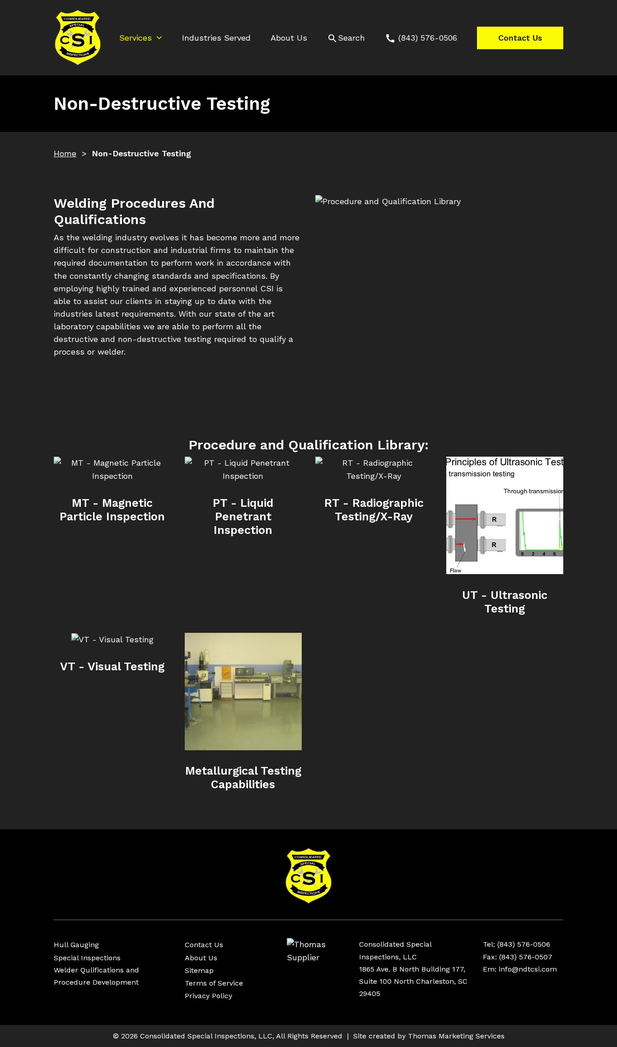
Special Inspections (87, 958)
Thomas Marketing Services (456, 1036)
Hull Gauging (76, 944)
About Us (289, 37)
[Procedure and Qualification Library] (439, 300)
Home (65, 153)
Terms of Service (214, 983)
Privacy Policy (208, 995)
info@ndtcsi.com (528, 969)
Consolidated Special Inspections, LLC (206, 1036)
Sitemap (199, 970)
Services (135, 37)
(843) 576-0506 (523, 944)
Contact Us (520, 37)
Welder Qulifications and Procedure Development (96, 976)
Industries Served (216, 37)
